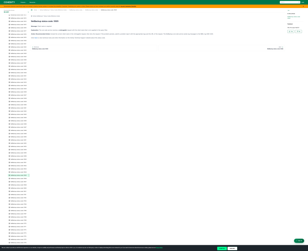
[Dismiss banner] (303, 6)
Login (302, 2)
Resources (32, 2)
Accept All (222, 248)
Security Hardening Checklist (128, 6)
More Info (232, 248)
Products (23, 2)
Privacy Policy (159, 247)
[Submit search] (299, 2)
